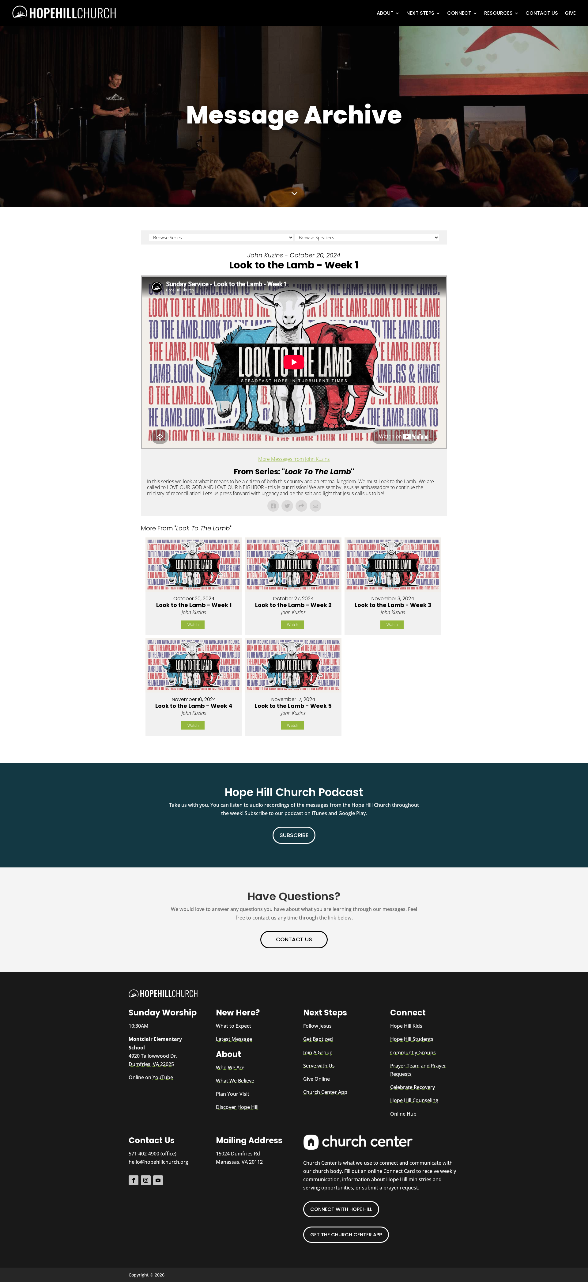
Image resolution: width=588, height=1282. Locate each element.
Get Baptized (318, 1039)
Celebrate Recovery (412, 1087)
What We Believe (235, 1080)
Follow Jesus (317, 1025)
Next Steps (420, 13)
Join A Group (318, 1052)
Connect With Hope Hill (341, 1209)
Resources (498, 13)
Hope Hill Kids (406, 1025)
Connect (459, 13)
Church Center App (325, 1092)
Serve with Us (319, 1065)
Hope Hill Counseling (414, 1100)
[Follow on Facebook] (133, 1180)
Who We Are (230, 1067)
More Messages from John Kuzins (294, 459)
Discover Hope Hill (237, 1107)
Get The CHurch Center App (346, 1234)
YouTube (163, 1077)
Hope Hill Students (411, 1039)
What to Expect (233, 1025)
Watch (193, 624)
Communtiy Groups (413, 1052)
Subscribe (294, 835)
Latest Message (234, 1039)
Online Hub (403, 1113)
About (385, 13)
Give (570, 13)
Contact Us (542, 13)
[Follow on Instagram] (146, 1180)
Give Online (316, 1078)
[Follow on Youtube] (158, 1180)
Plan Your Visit (232, 1093)
